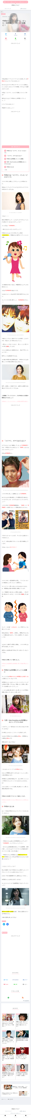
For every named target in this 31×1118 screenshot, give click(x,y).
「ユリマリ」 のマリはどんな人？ (14, 155)
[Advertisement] (15, 60)
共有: (6, 169)
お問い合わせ (23, 1111)
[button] (25, 39)
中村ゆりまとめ (10, 167)
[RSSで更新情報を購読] (23, 997)
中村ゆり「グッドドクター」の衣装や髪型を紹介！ (15, 401)
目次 (15, 146)
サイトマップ (8, 1111)
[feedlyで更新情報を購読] (8, 997)
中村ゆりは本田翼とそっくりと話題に (15, 158)
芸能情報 (5, 932)
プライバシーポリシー (15, 1113)
